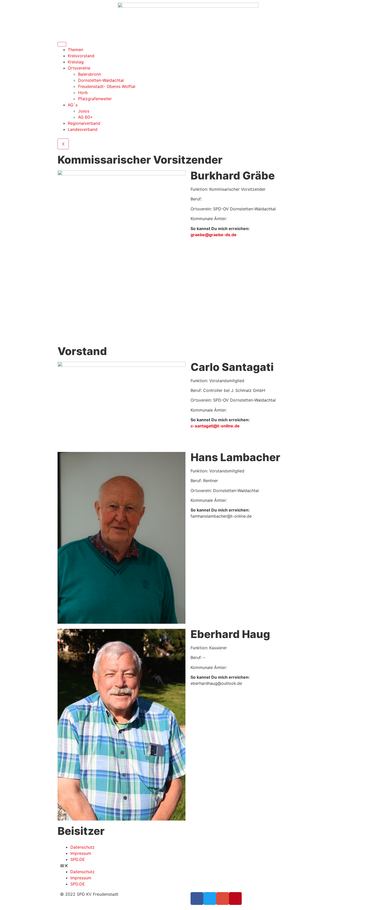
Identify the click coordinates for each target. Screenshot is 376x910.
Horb (83, 92)
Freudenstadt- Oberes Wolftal (106, 86)
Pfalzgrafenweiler (95, 98)
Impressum (80, 853)
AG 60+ (85, 117)
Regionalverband (84, 123)
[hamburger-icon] (62, 44)
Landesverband (82, 129)
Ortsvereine (79, 68)
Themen (75, 49)
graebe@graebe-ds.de (214, 234)
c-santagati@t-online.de (215, 425)
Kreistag (76, 61)
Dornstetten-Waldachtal (101, 80)
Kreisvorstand (81, 55)
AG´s (73, 104)
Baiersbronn (89, 74)
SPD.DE (77, 859)
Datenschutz (82, 847)
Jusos (83, 110)
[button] (188, 865)
